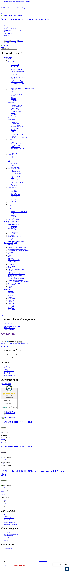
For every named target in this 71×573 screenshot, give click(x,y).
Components (7, 27)
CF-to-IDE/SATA (16, 111)
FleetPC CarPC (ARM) (14, 236)
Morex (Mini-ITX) (16, 144)
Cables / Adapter (15, 108)
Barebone (6, 35)
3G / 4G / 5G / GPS (16, 176)
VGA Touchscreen (13, 270)
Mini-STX (14, 153)
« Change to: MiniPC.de (15, 1)
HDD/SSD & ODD (13, 187)
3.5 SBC (13, 79)
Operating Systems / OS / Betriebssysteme (22, 88)
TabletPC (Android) (13, 263)
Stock (10, 417)
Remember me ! (12, 341)
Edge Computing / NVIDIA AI (12, 30)
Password (3, 341)
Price (14, 417)
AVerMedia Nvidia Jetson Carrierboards (18, 247)
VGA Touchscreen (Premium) (16, 278)
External (13, 150)
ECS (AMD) (11, 306)
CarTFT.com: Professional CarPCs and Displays (14, 8)
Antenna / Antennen (16, 94)
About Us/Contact (9, 371)
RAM (9, 209)
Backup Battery (15, 122)
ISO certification (8, 374)
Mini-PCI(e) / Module (14, 168)
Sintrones (10, 311)
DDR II (13, 215)
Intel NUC (14, 72)
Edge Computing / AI (13, 219)
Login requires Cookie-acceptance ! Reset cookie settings (14, 343)
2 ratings (3, 487)
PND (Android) (12, 235)
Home (6, 25)
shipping (3, 439)
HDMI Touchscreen (13, 288)
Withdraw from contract (19, 565)
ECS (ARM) (11, 309)
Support (6, 369)
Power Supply (11, 119)
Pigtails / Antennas (16, 173)
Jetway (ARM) (12, 303)
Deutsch (3, 14)
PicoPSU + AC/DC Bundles (19, 137)
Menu (2, 38)
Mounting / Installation (17, 105)
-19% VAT (11, 357)
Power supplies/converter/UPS (12, 326)
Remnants (10, 154)
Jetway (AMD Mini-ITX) (18, 77)
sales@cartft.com (43, 561)
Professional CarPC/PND (11, 29)
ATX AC (13, 136)
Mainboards (11, 62)
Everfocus (10, 252)
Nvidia (9, 255)
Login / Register (5, 315)
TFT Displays (8, 324)
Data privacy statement (10, 524)
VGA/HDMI (11, 272)
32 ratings (3, 434)
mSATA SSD (14, 198)
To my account (8, 548)
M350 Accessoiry (16, 147)
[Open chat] (67, 569)
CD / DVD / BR (15, 195)
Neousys (10, 297)
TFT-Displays (8, 33)
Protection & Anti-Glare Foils (16, 283)
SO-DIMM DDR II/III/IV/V (19, 212)
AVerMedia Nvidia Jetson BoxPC (17, 249)
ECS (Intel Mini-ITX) (17, 80)
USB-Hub (14, 114)
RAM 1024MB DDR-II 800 (16, 446)
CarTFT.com (12, 42)
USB (12, 92)
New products (8, 367)
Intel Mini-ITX (15, 68)
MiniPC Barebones (9, 328)
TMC (12, 97)
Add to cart (4, 442)
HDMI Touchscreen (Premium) (16, 269)
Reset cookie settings (6, 565)
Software (10, 85)
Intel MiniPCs (11, 292)
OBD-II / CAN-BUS (17, 182)
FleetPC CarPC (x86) (13, 224)
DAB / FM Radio (16, 181)
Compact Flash (15, 196)
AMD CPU (14, 165)
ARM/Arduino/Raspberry (15, 205)
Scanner (13, 113)
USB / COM (14, 179)
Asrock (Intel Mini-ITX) (17, 83)
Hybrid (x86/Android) (14, 260)
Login (2, 339)
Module (13, 96)
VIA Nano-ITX (15, 66)
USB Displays (11, 284)
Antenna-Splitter (15, 110)
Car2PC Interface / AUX (18, 106)
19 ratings (3, 459)
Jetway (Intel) (11, 298)
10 (5, 500)
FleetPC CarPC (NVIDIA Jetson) (17, 241)
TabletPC (6, 32)
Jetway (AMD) (12, 300)
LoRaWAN (14, 185)
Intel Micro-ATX (15, 75)
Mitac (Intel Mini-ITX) (17, 82)
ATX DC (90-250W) (17, 134)
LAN (12, 178)
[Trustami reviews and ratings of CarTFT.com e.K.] (9, 408)
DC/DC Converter (16, 125)
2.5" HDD (14, 192)
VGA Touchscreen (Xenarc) (15, 280)
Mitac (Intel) (11, 308)
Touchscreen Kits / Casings (15, 275)
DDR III (13, 216)
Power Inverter (15, 123)
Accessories (14, 100)
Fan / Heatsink (15, 167)
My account (8, 333)
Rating (7, 417)
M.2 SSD (13, 201)
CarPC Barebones (9, 323)
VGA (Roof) (11, 277)
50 (5, 503)
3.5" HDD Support (16, 145)
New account (4, 346)
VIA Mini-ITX (15, 65)
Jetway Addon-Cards (17, 69)
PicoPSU (13, 130)
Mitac (9, 253)
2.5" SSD (13, 193)
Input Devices (11, 117)
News (5, 366)
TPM (12, 184)
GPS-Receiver (11, 89)
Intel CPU (14, 164)
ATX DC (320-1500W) (17, 127)
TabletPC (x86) (12, 261)
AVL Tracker (11, 233)
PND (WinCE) (12, 229)
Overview (10, 58)
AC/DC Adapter (15, 128)
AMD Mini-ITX (15, 74)
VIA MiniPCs (11, 301)
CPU (12, 159)
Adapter (13, 199)
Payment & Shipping (10, 372)
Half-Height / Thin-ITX (17, 148)
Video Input (14, 175)
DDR (12, 213)
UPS (12, 131)
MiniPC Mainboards (9, 329)
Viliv (12, 157)
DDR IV (13, 218)
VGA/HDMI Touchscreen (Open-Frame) (19, 281)
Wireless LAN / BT (16, 171)
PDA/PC (13, 99)
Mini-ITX (13, 142)
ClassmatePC (11, 264)
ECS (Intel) (11, 305)
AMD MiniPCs (12, 294)
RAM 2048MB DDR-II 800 (16, 421)
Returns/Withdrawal (9, 375)
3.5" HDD (14, 190)
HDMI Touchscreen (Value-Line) (17, 274)
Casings (10, 139)
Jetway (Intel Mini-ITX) (17, 71)
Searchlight (14, 116)
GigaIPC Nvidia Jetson (14, 246)
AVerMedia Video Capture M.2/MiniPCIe (19, 250)
